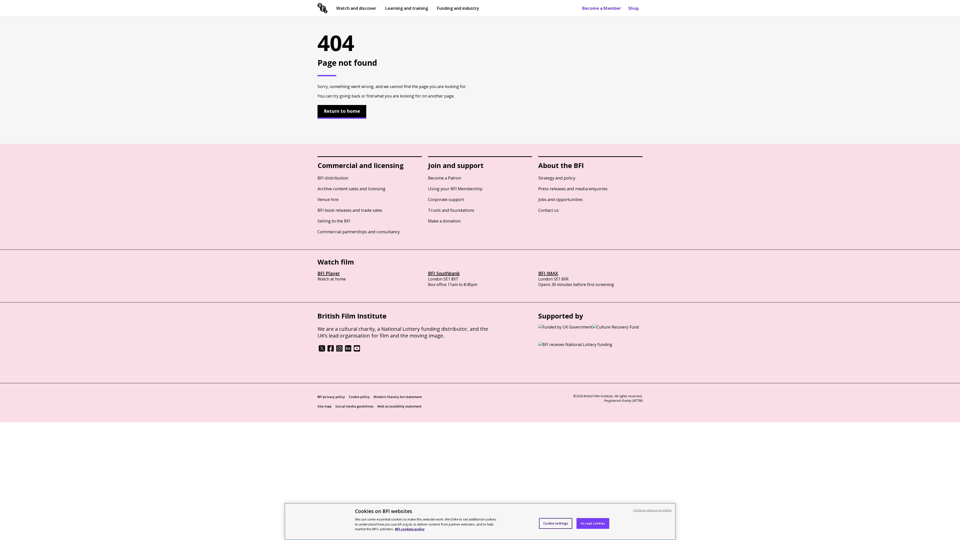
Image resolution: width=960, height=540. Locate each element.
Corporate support (446, 199)
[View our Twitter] (322, 350)
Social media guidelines (354, 406)
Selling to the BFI (334, 221)
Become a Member (601, 8)
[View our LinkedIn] (348, 350)
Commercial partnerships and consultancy (359, 231)
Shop (633, 8)
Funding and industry (458, 8)
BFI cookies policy (409, 528)
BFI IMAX (548, 273)
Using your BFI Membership (455, 189)
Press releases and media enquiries (573, 189)
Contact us (548, 210)
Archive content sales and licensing (352, 189)
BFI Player (329, 273)
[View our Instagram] (339, 350)
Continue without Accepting (652, 510)
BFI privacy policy (331, 396)
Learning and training (406, 8)
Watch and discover (356, 8)
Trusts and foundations (451, 210)
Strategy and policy (556, 178)
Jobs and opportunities (560, 199)
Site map (325, 406)
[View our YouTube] (356, 350)
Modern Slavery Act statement (398, 396)
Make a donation (444, 221)
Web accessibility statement (399, 406)
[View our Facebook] (330, 350)
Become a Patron (444, 178)
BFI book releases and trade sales (350, 210)
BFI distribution (333, 178)
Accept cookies (593, 523)
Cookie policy (359, 396)
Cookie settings (555, 523)
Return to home (342, 111)
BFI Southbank (444, 273)
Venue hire (328, 199)
